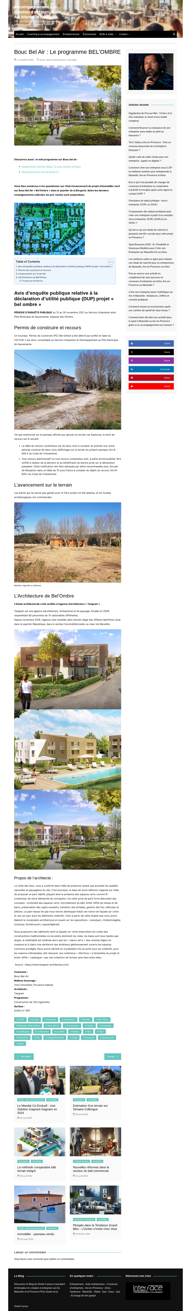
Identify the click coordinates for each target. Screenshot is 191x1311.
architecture (69, 1019)
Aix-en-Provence (94, 1288)
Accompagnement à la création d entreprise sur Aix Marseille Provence (37, 11)
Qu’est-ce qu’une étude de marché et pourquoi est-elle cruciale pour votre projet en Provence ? (151, 234)
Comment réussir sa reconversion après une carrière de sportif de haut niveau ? (150, 308)
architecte (51, 1019)
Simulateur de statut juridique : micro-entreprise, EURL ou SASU (148, 202)
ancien (35, 1019)
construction (73, 1025)
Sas (118, 1291)
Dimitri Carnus (45, 1284)
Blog (31, 1284)
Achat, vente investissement (52, 60)
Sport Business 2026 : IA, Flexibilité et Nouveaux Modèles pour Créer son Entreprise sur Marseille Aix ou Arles (149, 248)
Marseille (87, 1291)
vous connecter (35, 1259)
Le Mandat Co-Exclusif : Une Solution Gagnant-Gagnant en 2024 (37, 1109)
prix (38, 1037)
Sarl (104, 1291)
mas (89, 1031)
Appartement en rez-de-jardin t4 (40, 171)
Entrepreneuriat (71, 34)
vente (21, 1043)
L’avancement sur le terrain (32, 273)
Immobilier (72, 60)
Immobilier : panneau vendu (35, 1234)
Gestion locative (81, 1161)
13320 (21, 1019)
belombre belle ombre (29, 1025)
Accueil (20, 34)
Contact (123, 34)
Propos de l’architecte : (33, 281)
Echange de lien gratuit (83, 1295)
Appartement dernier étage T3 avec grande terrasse (51, 166)
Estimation (79, 1100)
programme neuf (56, 1037)
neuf (101, 1031)
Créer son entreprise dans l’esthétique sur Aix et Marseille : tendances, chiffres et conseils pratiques (151, 296)
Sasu (111, 1291)
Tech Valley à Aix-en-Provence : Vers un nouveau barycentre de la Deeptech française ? (150, 146)
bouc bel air (53, 1025)
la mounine (42, 1031)
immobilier (106, 1025)
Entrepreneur (77, 1284)
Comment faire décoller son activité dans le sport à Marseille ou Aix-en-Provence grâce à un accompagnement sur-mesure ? (151, 321)
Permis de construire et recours (34, 270)
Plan (42, 1291)
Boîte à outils (106, 34)
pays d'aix (23, 1037)
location (60, 1031)
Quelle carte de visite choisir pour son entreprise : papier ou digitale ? (148, 159)
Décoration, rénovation (84, 1219)
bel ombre (103, 1019)
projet (74, 1037)
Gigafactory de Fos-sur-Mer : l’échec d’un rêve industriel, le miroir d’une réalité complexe (150, 117)
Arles (107, 1288)
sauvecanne (108, 1037)
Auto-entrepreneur (95, 1284)
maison (75, 1031)
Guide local (52, 1291)
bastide (86, 1019)
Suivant (111, 1056)
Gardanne (75, 1291)
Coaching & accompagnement (43, 34)
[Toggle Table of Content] (109, 262)
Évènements (89, 34)
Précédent (26, 1056)
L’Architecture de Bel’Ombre (32, 277)
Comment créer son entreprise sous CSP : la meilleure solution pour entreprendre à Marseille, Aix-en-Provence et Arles (151, 171)
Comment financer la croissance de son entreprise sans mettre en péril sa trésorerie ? (149, 132)
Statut (97, 1291)
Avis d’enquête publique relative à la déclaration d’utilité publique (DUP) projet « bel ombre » (65, 266)
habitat (90, 1025)
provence (89, 1037)
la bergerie (23, 1031)
